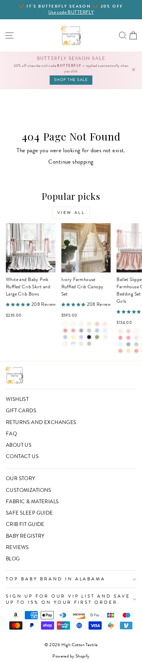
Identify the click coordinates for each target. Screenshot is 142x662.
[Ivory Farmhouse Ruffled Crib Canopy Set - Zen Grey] (89, 330)
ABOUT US (18, 445)
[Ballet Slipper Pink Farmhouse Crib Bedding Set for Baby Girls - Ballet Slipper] (120, 331)
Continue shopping (70, 162)
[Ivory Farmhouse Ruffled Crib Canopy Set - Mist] (65, 337)
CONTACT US (22, 456)
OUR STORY (20, 478)
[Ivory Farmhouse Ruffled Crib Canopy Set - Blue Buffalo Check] (73, 343)
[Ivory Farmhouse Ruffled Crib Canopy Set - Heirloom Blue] (105, 330)
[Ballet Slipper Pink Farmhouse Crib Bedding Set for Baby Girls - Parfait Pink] (128, 337)
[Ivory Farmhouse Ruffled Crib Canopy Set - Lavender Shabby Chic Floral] (81, 343)
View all (71, 212)
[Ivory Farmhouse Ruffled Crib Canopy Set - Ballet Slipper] (105, 324)
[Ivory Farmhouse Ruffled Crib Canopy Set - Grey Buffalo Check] (65, 343)
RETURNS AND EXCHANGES (41, 422)
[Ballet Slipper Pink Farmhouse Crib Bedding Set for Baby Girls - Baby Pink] (128, 331)
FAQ (11, 433)
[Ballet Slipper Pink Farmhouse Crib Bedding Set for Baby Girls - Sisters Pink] (120, 337)
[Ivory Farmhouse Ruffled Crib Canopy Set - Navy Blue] (89, 337)
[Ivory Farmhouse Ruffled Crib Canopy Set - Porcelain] (81, 324)
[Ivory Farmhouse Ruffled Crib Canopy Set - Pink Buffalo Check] (105, 337)
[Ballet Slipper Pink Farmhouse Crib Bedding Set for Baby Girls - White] (136, 331)
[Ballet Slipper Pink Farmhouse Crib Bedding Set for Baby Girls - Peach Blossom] (136, 350)
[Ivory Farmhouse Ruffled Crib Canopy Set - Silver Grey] (81, 330)
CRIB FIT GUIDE (25, 524)
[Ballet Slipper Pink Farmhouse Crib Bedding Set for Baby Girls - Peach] (120, 350)
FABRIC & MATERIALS (32, 501)
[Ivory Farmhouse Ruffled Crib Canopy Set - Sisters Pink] (65, 330)
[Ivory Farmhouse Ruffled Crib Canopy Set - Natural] (89, 324)
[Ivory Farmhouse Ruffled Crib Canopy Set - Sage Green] (97, 337)
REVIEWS (17, 547)
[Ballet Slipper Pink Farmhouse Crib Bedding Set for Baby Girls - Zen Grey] (136, 344)
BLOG (13, 558)
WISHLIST (17, 399)
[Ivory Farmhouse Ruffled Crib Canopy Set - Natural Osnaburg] (89, 343)
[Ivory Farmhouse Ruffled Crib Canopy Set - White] (73, 324)
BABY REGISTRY (25, 536)
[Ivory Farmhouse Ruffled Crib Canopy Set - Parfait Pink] (73, 330)
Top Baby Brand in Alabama (55, 579)
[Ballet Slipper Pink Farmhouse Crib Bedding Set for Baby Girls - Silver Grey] (128, 344)
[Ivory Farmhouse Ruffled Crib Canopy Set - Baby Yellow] (73, 337)
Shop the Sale (71, 79)
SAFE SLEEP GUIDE (29, 513)
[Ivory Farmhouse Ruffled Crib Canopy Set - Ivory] (65, 324)
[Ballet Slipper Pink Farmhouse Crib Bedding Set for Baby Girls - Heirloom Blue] (120, 344)
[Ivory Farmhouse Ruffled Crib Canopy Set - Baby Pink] (97, 324)
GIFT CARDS (21, 410)
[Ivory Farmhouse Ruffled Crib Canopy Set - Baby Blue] (97, 330)
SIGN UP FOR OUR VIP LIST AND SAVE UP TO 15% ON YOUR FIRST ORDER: (68, 599)
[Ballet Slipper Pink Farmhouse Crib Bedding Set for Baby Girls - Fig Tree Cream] (128, 350)
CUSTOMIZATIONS (28, 490)
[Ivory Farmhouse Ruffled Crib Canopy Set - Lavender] (81, 337)
